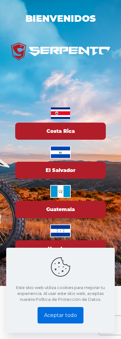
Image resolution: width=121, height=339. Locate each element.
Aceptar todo (60, 315)
